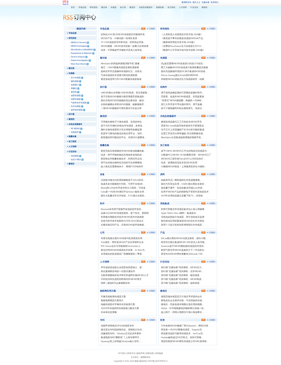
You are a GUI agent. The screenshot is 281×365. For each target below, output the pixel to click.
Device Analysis (78, 57)
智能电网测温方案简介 (112, 300)
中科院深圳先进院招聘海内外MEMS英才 (121, 279)
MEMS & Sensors (78, 42)
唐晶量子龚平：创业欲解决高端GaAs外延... (182, 188)
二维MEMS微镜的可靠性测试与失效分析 (121, 108)
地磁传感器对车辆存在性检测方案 (118, 304)
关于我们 (122, 353)
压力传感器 (76, 77)
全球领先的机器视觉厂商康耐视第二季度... (122, 254)
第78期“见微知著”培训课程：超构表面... (181, 283)
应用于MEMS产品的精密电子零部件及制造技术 (185, 192)
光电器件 (75, 132)
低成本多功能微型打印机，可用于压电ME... (123, 184)
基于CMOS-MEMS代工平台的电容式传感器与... (185, 151)
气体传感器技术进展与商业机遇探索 (119, 75)
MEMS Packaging (79, 46)
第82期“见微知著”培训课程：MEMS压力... (182, 267)
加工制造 (171, 7)
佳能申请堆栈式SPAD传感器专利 (117, 325)
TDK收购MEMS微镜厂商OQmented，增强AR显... (185, 325)
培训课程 (75, 156)
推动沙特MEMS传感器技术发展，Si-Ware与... (124, 250)
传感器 (113, 7)
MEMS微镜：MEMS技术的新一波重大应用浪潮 (124, 46)
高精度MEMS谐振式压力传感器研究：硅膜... (183, 79)
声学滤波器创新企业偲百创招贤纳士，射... (122, 267)
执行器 (123, 7)
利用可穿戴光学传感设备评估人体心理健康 (182, 209)
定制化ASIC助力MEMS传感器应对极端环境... (124, 34)
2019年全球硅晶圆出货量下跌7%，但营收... (183, 195)
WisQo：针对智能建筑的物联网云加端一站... (183, 308)
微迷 (137, 361)
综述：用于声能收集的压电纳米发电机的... (122, 155)
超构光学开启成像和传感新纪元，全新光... (122, 71)
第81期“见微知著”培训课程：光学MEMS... (182, 271)
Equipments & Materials (81, 53)
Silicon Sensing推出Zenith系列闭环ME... (180, 75)
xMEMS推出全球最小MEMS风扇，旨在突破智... (125, 92)
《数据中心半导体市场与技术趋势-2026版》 (183, 50)
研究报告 (94, 7)
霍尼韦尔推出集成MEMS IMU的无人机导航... (184, 242)
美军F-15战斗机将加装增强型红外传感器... (182, 225)
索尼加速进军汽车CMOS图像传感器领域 (121, 79)
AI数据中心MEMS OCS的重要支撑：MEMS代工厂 (186, 155)
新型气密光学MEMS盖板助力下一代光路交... (183, 250)
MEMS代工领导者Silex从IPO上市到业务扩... (183, 159)
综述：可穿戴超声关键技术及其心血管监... (122, 50)
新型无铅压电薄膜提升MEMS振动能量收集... (123, 151)
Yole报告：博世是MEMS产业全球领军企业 (122, 242)
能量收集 (160, 7)
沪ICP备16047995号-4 (157, 361)
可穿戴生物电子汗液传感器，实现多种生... (122, 122)
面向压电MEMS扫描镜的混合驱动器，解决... (123, 100)
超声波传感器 (77, 110)
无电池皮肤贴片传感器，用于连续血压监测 (182, 217)
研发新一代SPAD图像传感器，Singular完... (182, 329)
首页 (73, 7)
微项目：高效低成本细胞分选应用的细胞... (182, 304)
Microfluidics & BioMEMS (82, 49)
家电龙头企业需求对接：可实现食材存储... (182, 300)
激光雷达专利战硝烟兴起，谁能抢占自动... (122, 329)
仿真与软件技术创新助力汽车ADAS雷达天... (123, 221)
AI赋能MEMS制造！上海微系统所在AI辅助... (183, 166)
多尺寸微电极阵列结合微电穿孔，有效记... (182, 108)
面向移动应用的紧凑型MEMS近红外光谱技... (183, 221)
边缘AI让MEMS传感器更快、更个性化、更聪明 (125, 213)
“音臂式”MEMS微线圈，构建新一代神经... (182, 100)
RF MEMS (75, 128)
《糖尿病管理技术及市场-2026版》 (178, 42)
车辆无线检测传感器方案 (113, 296)
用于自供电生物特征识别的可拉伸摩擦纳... (122, 162)
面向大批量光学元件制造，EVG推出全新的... (123, 195)
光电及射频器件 (146, 7)
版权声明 (140, 353)
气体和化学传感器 (79, 103)
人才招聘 (183, 7)
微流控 (132, 7)
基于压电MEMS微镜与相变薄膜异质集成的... (123, 96)
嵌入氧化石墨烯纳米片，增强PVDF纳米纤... (123, 166)
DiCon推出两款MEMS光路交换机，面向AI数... (184, 238)
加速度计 (75, 85)
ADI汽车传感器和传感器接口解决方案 (120, 308)
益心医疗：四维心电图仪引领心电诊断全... (182, 312)
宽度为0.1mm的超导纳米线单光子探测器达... (183, 125)
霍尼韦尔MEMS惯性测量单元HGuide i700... (182, 254)
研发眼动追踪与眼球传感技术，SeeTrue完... (183, 333)
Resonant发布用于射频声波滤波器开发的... (122, 209)
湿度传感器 (76, 99)
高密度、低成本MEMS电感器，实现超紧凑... (183, 96)
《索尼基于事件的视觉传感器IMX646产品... (183, 38)
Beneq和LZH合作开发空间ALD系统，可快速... (124, 188)
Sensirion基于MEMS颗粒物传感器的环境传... (183, 246)
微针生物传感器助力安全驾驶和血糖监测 (121, 129)
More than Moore (78, 64)
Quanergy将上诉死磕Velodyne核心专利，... (122, 341)
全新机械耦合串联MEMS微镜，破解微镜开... (123, 104)
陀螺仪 (74, 88)
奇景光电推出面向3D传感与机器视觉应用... (122, 238)
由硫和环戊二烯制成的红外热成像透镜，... (182, 180)
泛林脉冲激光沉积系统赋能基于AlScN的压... (123, 180)
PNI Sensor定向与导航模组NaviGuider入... (121, 246)
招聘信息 (150, 353)
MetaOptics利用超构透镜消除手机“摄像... (121, 63)
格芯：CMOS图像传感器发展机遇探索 (120, 67)
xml (143, 28)
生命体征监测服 (109, 312)
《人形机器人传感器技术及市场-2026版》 (182, 34)
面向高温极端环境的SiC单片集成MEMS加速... (184, 71)
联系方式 (131, 353)
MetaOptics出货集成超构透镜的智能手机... (182, 137)
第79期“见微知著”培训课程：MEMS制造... (182, 279)
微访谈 (104, 7)
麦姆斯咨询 (145, 357)
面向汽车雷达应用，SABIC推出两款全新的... (183, 184)
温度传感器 (76, 95)
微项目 (204, 7)
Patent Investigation (79, 60)
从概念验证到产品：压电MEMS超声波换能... (123, 225)
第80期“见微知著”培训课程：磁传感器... (181, 275)
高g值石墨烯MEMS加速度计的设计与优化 (182, 63)
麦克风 (74, 92)
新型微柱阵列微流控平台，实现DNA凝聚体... (123, 137)
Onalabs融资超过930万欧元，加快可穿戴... (182, 337)
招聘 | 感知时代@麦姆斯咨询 (115, 283)
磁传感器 (75, 81)
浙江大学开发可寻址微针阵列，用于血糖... (182, 104)
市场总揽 (82, 7)
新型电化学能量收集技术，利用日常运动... (122, 159)
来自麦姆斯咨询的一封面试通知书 (118, 271)
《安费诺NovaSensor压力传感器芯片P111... (182, 46)
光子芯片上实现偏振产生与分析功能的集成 (182, 129)
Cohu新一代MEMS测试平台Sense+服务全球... (123, 192)
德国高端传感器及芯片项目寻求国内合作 (181, 296)
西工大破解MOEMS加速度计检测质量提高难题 (184, 67)
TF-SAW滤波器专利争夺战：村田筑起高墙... (123, 42)
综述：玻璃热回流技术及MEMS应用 (179, 162)
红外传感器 (76, 106)
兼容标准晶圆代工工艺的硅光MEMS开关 (181, 122)
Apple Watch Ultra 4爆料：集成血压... (179, 213)
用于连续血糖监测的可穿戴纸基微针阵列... (182, 92)
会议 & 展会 (76, 159)
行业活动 (194, 7)
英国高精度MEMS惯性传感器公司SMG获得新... (185, 341)
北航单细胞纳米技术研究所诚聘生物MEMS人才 (124, 275)
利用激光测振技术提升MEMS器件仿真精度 (122, 217)
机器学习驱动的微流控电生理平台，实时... (122, 133)
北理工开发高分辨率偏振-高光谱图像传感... (183, 133)
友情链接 (159, 353)
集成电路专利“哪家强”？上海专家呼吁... (121, 337)
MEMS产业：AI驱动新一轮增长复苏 (119, 38)
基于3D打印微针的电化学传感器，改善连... (122, 125)
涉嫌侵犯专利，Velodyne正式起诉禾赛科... (122, 333)
